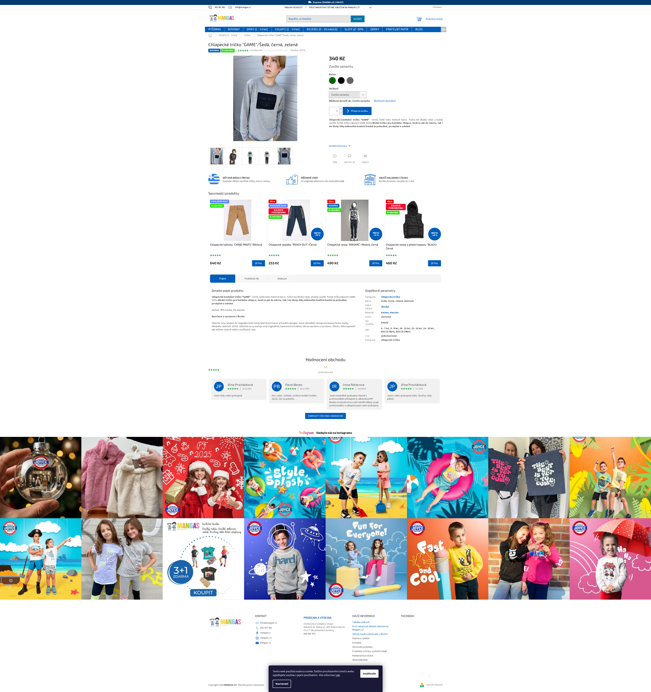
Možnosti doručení (385, 101)
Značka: (298, 50)
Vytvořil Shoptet (434, 685)
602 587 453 (266, 628)
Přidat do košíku (359, 110)
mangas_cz (266, 638)
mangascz (265, 632)
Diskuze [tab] (282, 278)
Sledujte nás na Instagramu (334, 433)
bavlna (385, 312)
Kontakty (356, 643)
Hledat (357, 18)
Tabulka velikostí (293, 7)
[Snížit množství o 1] (341, 113)
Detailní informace (338, 146)
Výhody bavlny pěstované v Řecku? (370, 634)
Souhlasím (369, 673)
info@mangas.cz (268, 623)
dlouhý (385, 307)
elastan (394, 312)
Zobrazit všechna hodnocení (325, 415)
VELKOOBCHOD (360, 660)
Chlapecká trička (390, 297)
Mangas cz (265, 643)
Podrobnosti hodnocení (276, 50)
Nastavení (282, 684)
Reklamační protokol (362, 655)
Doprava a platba (360, 638)
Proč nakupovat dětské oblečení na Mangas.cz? (334, 7)
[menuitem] (214, 29)
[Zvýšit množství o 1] (341, 109)
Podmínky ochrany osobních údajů (369, 651)
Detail (258, 263)
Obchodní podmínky (362, 647)
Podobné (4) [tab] (252, 278)
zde (338, 675)
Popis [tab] (222, 278)
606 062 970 (309, 633)
